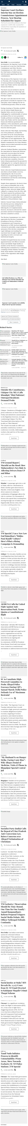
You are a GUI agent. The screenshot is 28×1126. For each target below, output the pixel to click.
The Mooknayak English (10, 51)
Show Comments (14, 322)
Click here (3, 312)
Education (19, 4)
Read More (14, 438)
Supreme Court (4, 316)
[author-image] (2, 51)
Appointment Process (6, 318)
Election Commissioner (13, 316)
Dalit (8, 4)
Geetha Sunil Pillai (8, 403)
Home (3, 4)
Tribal (12, 4)
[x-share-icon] (5, 58)
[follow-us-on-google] (25, 57)
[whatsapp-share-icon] (2, 58)
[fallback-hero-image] (5, 333)
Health (25, 4)
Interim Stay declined (15, 318)
